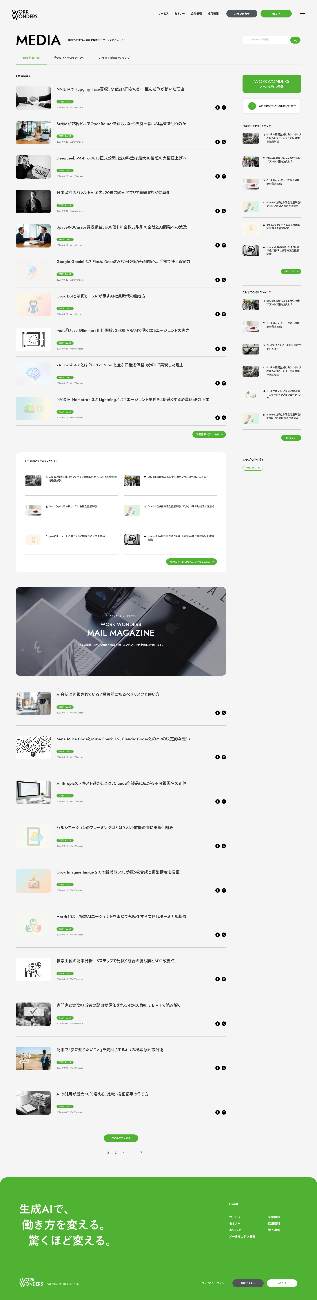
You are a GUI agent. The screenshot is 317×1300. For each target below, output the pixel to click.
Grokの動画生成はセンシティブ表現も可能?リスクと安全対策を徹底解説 (83, 478)
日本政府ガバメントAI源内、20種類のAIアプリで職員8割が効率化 (113, 193)
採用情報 (213, 14)
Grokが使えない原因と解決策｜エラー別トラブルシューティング (283, 394)
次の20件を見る (121, 1138)
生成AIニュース (65, 101)
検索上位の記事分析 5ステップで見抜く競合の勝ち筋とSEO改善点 (116, 961)
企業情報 (196, 14)
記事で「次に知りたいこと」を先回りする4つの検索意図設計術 (110, 1050)
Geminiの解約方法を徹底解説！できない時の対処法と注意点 (180, 506)
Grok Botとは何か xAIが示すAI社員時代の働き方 (101, 296)
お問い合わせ (241, 14)
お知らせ (235, 1230)
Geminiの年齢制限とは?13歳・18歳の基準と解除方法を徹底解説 (180, 537)
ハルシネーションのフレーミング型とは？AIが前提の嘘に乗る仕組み (115, 828)
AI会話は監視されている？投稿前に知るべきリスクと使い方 (108, 694)
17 (140, 1153)
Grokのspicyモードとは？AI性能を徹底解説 (73, 506)
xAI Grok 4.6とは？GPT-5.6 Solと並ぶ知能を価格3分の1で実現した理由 (120, 365)
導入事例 (274, 1230)
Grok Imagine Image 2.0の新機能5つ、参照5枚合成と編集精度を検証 (118, 872)
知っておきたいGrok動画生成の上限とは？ (283, 347)
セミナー (180, 14)
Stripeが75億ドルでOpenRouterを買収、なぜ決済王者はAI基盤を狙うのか (121, 124)
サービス (163, 14)
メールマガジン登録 (242, 1236)
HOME (234, 1204)
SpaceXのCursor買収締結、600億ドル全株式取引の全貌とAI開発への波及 (122, 227)
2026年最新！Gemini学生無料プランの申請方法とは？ (177, 477)
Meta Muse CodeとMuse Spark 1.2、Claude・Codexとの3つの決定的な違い (123, 739)
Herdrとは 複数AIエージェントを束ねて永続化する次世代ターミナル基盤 (121, 916)
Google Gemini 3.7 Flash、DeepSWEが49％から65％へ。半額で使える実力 (123, 261)
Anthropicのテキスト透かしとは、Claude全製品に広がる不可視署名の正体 (122, 783)
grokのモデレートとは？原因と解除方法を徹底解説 (77, 536)
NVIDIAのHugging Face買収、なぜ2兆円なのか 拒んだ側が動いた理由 (120, 89)
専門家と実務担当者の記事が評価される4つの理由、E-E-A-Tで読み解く (119, 1005)
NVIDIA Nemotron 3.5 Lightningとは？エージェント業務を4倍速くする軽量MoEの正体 (133, 399)
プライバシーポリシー (214, 1283)
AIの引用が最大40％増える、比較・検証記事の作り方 (103, 1094)
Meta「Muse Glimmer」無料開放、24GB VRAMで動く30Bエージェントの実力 (123, 330)
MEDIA (276, 14)
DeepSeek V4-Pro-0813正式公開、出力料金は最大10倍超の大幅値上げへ (122, 158)
